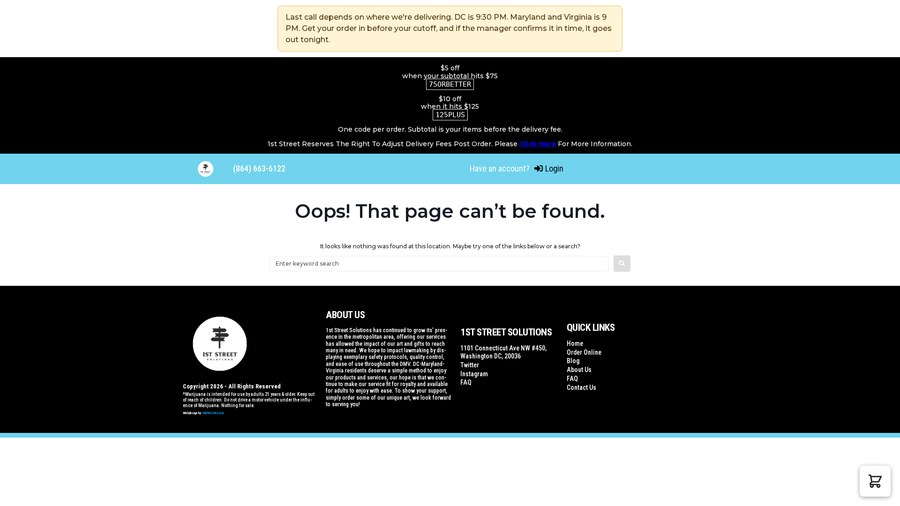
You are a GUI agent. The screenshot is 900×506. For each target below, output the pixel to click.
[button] (875, 481)
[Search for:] (439, 263)
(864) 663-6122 (259, 168)
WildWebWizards (213, 413)
